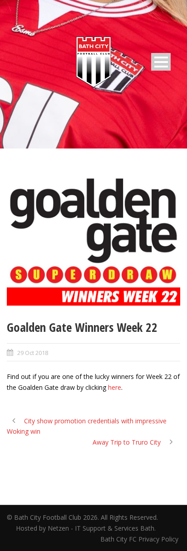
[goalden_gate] (93, 241)
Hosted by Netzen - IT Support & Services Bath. (86, 528)
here (114, 387)
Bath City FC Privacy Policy (140, 539)
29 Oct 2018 (32, 353)
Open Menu (161, 62)
